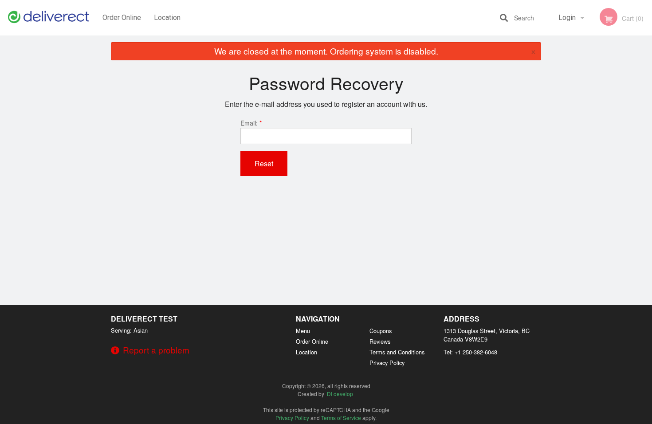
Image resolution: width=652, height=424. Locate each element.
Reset (264, 163)
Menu (303, 330)
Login (567, 17)
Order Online (121, 17)
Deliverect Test (144, 319)
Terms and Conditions (396, 352)
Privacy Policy (387, 362)
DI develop (340, 393)
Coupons (380, 330)
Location (167, 17)
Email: (251, 122)
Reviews (379, 341)
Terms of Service (341, 417)
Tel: (470, 352)
